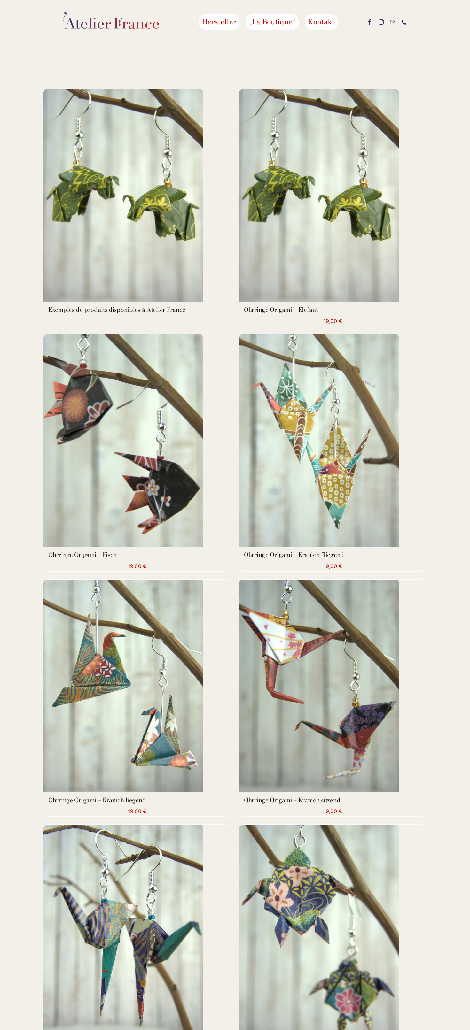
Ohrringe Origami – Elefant (281, 309)
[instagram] (381, 22)
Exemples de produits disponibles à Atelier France (116, 309)
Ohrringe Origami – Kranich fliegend (294, 554)
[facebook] (369, 22)
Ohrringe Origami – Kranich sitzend (292, 800)
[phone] (404, 22)
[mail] (392, 22)
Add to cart (305, 196)
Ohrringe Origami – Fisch (82, 554)
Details (123, 196)
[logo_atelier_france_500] (111, 15)
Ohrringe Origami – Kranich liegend (97, 800)
